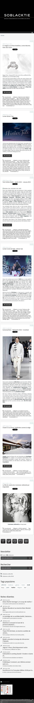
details (11, 234)
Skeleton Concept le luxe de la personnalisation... (13, 624)
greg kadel (14, 529)
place (4, 100)
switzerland (22, 315)
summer (23, 232)
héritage (6, 170)
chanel (20, 472)
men (11, 412)
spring (19, 232)
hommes (14, 412)
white (24, 415)
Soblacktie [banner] (17, 16)
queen (11, 531)
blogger (4, 238)
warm (27, 415)
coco (30, 472)
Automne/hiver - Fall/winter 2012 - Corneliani (16, 330)
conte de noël (26, 161)
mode (24, 104)
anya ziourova (16, 236)
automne (5, 413)
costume (28, 414)
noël (7, 162)
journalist (8, 238)
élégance (4, 234)
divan (11, 169)
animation (8, 164)
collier (20, 103)
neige (4, 103)
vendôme (7, 100)
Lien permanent (7, 97)
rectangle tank (21, 167)
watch (8, 166)
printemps (11, 232)
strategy (29, 312)
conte (4, 162)
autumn (10, 413)
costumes (23, 414)
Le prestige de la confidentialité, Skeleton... (17, 616)
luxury (27, 100)
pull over (6, 415)
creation (22, 102)
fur (28, 529)
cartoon (12, 164)
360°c (4, 165)
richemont (21, 166)
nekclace (24, 103)
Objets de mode (21, 97)
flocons (11, 103)
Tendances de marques (10, 98)
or (19, 99)
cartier (21, 161)
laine (10, 415)
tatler (22, 237)
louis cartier (7, 165)
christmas (10, 162)
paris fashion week (18, 231)
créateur (27, 413)
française (7, 169)
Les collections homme (23, 411)
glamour (17, 585)
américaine (21, 316)
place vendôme (13, 100)
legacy (10, 170)
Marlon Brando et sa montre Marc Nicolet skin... (17, 609)
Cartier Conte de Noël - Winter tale (13, 249)
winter (11, 102)
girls (14, 233)
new (18, 165)
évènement (7, 314)
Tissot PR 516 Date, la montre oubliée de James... (16, 632)
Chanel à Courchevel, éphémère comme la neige (16, 427)
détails (8, 234)
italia (7, 414)
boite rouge (14, 170)
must (25, 167)
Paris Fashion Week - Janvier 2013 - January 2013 (17, 182)
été (14, 232)
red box (19, 170)
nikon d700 (27, 232)
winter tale (15, 162)
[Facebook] (3, 541)
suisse (30, 415)
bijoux (8, 104)
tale (21, 162)
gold (18, 99)
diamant (22, 99)
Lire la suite (8, 92)
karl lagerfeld (25, 472)
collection (22, 165)
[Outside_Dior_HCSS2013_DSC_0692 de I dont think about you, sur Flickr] (12, 188)
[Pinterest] (14, 541)
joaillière (19, 169)
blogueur (20, 104)
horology (15, 167)
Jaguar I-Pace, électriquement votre (15, 647)
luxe (15, 99)
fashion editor (27, 237)
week (13, 231)
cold (25, 102)
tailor (20, 414)
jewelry (8, 99)
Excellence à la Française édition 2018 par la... (18, 670)
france (21, 100)
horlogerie (10, 167)
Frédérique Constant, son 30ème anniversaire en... (17, 663)
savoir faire (27, 318)
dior (14, 234)
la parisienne (21, 233)
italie (9, 414)
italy (12, 414)
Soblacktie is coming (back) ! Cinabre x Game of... (18, 655)
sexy (7, 531)
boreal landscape (18, 318)
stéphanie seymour (9, 237)
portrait (16, 233)
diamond (27, 99)
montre (26, 165)
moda (28, 412)
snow (28, 102)
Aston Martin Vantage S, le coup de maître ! (17, 602)
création (17, 102)
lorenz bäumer (22, 98)
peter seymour (23, 236)
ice (8, 531)
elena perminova (9, 236)
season (7, 474)
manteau (13, 415)
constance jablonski (7, 529)
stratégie (25, 312)
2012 (24, 413)
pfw (23, 231)
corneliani (7, 412)
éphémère (23, 473)
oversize (17, 415)
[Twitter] (8, 541)
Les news (20, 160)
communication (25, 164)
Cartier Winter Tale (8, 116)
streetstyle (10, 233)
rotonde (26, 170)
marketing (5, 313)
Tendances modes (11, 472)
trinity (23, 170)
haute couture (6, 232)
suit (3, 415)
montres (4, 166)
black (20, 531)
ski (10, 473)
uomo (18, 412)
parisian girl (27, 233)
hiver (7, 102)
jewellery (12, 99)
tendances (12, 104)
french (24, 100)
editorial (22, 529)
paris (18, 100)
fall (9, 102)
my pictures (22, 234)
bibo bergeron (18, 164)
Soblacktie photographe (23, 229)
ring (18, 103)
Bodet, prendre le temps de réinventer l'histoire (16, 640)
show (26, 231)
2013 (14, 102)
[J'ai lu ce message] (32, 699)
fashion (27, 104)
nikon (4, 233)
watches (11, 166)
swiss (25, 166)
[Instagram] (20, 541)
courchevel (5, 473)
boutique (28, 473)
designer (29, 231)
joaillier (27, 98)
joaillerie (4, 99)
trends (16, 104)
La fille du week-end (22, 528)
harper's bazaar (17, 237)
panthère (25, 162)
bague (15, 103)
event (4, 314)
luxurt (17, 414)
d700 (7, 233)
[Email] (26, 541)
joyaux (22, 169)
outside (17, 234)
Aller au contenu (4, 1)
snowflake (7, 103)
